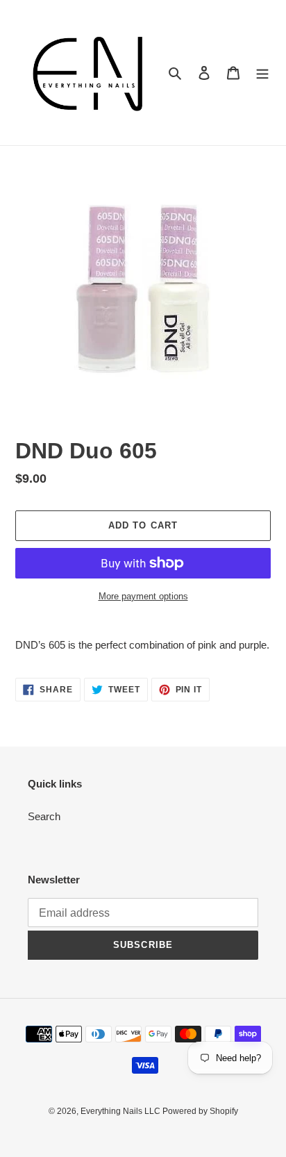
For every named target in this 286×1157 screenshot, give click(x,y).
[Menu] (262, 73)
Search (44, 816)
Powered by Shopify (200, 1111)
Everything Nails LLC (121, 1111)
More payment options (143, 596)
